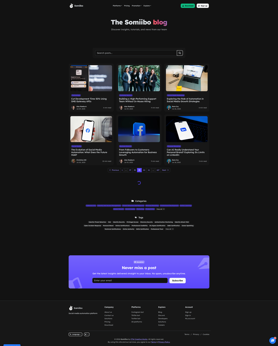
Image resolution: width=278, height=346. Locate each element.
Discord (161, 315)
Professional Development (169, 205)
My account (190, 318)
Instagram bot (137, 312)
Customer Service (126, 95)
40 (144, 170)
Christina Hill (81, 160)
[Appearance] (86, 334)
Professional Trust (157, 229)
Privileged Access (132, 222)
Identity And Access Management (109, 205)
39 (139, 170)
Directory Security (146, 222)
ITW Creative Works (139, 339)
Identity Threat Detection (97, 222)
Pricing (107, 322)
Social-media (130, 209)
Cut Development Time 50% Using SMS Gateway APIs (89, 100)
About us (108, 312)
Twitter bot (135, 318)
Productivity (150, 209)
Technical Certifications (113, 229)
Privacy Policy (164, 342)
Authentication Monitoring (164, 222)
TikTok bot (135, 315)
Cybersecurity (91, 205)
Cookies (206, 334)
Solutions (108, 318)
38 (135, 170)
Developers (163, 318)
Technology (76, 95)
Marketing (140, 209)
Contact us (109, 315)
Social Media (76, 146)
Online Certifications (123, 225)
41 (149, 170)
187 (158, 170)
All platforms (136, 322)
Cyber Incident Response (92, 225)
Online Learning (185, 205)
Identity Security (119, 222)
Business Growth (125, 146)
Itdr (109, 222)
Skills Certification (142, 229)
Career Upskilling (187, 225)
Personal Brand (108, 225)
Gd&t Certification (173, 225)
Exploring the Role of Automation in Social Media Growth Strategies (185, 100)
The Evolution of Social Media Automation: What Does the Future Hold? (89, 152)
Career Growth (118, 209)
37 (130, 170)
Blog (160, 312)
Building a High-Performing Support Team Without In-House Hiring (137, 100)
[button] (188, 6)
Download (108, 325)
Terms (187, 334)
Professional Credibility (139, 225)
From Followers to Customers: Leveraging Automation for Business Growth (138, 152)
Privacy (196, 334)
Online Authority (128, 229)
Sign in (188, 315)
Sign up (188, 312)
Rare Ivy (175, 106)
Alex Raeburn (81, 106)
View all (160, 209)
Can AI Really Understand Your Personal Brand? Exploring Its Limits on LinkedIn (186, 152)
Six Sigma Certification (157, 225)
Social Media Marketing (176, 95)
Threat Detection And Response (133, 205)
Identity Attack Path (182, 222)
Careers (161, 325)
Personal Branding (174, 146)
